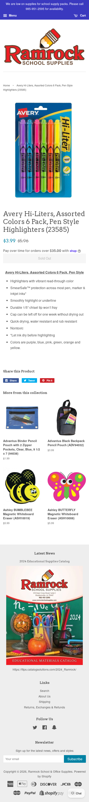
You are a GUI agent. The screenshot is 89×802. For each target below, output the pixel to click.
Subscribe (74, 759)
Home (6, 85)
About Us (44, 696)
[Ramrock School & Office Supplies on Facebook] (44, 728)
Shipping (44, 702)
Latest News (44, 553)
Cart (82, 15)
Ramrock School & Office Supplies (50, 771)
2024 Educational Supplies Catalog (44, 561)
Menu (12, 15)
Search (44, 691)
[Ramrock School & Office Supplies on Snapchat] (54, 728)
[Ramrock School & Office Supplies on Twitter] (35, 728)
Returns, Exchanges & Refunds (44, 707)
